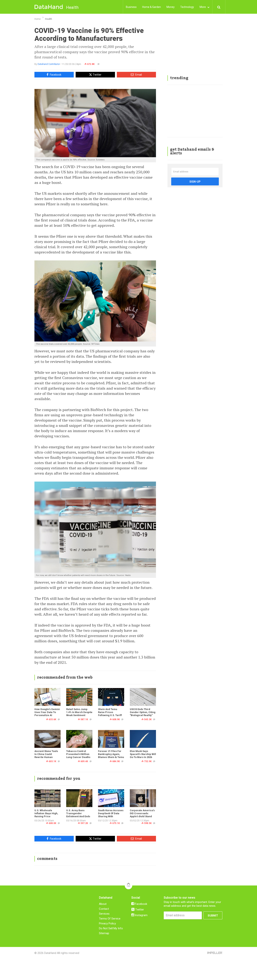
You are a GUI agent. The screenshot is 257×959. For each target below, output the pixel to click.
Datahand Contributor (49, 64)
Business (131, 6)
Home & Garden (151, 6)
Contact (104, 908)
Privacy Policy (107, 923)
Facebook (55, 74)
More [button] (203, 6)
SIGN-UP (195, 181)
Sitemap (104, 933)
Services (104, 913)
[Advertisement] (195, 49)
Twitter (96, 74)
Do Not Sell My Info (111, 928)
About (102, 904)
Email (138, 74)
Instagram (141, 915)
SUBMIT (213, 915)
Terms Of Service (109, 918)
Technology (187, 6)
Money (171, 6)
